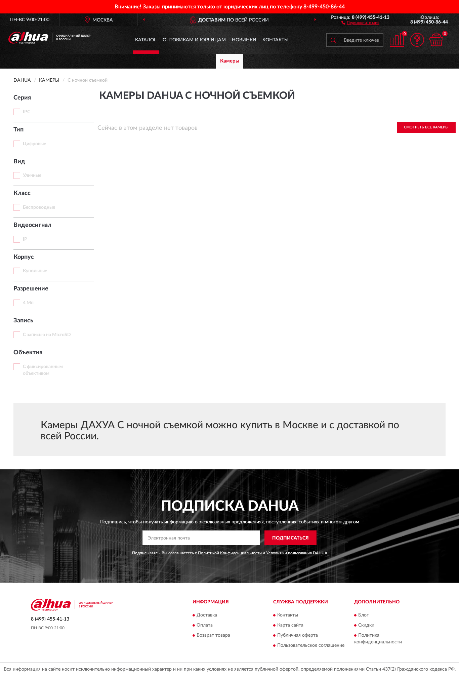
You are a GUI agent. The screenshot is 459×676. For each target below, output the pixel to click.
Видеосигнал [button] (32, 225)
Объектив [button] (27, 353)
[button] (360, 22)
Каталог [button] (146, 40)
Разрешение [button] (30, 289)
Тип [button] (18, 130)
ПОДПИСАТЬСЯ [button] (290, 538)
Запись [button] (23, 321)
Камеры (229, 61)
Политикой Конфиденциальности (230, 553)
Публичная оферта (297, 635)
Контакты (275, 40)
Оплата (205, 625)
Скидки (366, 625)
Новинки (244, 40)
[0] (436, 40)
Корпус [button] (23, 257)
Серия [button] (22, 98)
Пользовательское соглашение (310, 645)
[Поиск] (333, 40)
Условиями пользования (289, 553)
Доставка (207, 615)
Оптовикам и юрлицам (194, 40)
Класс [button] (22, 193)
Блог (363, 615)
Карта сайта (290, 625)
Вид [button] (19, 162)
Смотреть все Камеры (426, 127)
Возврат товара (213, 635)
